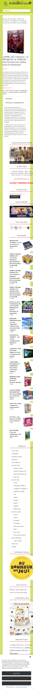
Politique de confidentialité (21, 687)
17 (12, 648)
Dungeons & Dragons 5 (20, 488)
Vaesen (15, 503)
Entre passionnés (18, 526)
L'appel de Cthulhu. (19, 491)
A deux (15, 515)
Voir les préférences (16, 683)
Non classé (15, 544)
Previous (12, 146)
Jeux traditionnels (17, 538)
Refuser (17, 678)
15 (31, 645)
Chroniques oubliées (19, 485)
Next (31, 146)
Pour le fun (16, 532)
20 (18, 648)
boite (23, 648)
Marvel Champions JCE (20, 474)
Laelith (15, 497)
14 (29, 645)
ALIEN (15, 483)
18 (14, 648)
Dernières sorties (17, 456)
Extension (14, 459)
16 (10, 648)
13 (27, 645)
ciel (23, 650)
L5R (14, 494)
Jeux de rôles (12, 19)
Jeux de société (16, 512)
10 (21, 645)
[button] (30, 657)
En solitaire (16, 523)
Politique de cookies (10, 687)
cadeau (27, 648)
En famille (16, 520)
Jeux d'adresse (16, 462)
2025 (20, 648)
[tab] (9, 99)
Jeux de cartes (16, 465)
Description (9, 98)
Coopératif (15, 454)
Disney (14, 653)
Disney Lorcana (18, 468)
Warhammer (17, 509)
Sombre (15, 500)
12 (25, 645)
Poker (15, 529)
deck (28, 650)
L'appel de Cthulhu (14, 92)
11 (23, 645)
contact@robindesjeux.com (22, 179)
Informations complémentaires (15, 103)
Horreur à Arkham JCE (19, 471)
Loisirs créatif (17, 541)
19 (16, 648)
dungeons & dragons (23, 654)
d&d (25, 650)
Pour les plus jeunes (19, 535)
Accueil (5, 19)
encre (31, 654)
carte (12, 650)
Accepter (16, 673)
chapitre (18, 650)
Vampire (15, 506)
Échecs (15, 517)
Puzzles (14, 546)
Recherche (15, 197)
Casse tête (15, 451)
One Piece (16, 477)
